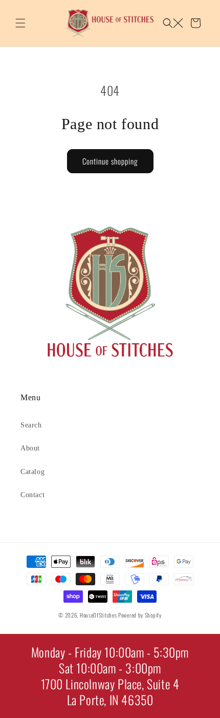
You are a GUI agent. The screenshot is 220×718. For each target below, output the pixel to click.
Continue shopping (110, 161)
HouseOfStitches (98, 615)
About (30, 448)
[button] (20, 23)
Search (31, 425)
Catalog (32, 472)
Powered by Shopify (140, 615)
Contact (32, 495)
